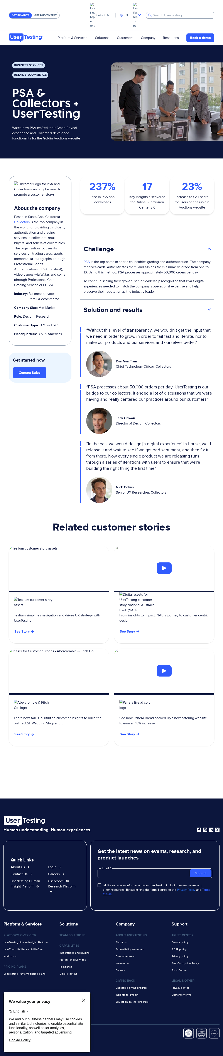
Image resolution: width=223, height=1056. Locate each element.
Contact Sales (30, 373)
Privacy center (180, 987)
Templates (65, 966)
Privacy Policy (186, 889)
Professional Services (72, 959)
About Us (18, 867)
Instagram (205, 830)
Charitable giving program (132, 987)
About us (121, 942)
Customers (125, 38)
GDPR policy (179, 949)
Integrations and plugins (74, 952)
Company (148, 38)
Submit (200, 873)
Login (52, 867)
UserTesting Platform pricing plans (24, 973)
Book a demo (200, 38)
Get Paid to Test (45, 15)
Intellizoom (10, 956)
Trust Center (179, 970)
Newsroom (122, 963)
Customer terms (181, 994)
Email (106, 868)
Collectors (22, 222)
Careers (54, 874)
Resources (171, 38)
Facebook (199, 830)
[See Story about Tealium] (59, 594)
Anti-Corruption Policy (185, 963)
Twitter (217, 830)
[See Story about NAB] (164, 568)
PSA (87, 262)
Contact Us (102, 15)
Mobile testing (68, 973)
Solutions (102, 38)
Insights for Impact (127, 994)
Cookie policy (180, 942)
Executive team (125, 956)
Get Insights (20, 15)
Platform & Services (72, 38)
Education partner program (132, 1001)
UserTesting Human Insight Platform (25, 942)
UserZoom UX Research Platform (62, 883)
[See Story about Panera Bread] (164, 671)
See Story (127, 631)
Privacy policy (180, 956)
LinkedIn (211, 830)
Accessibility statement (130, 949)
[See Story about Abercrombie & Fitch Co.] (59, 697)
